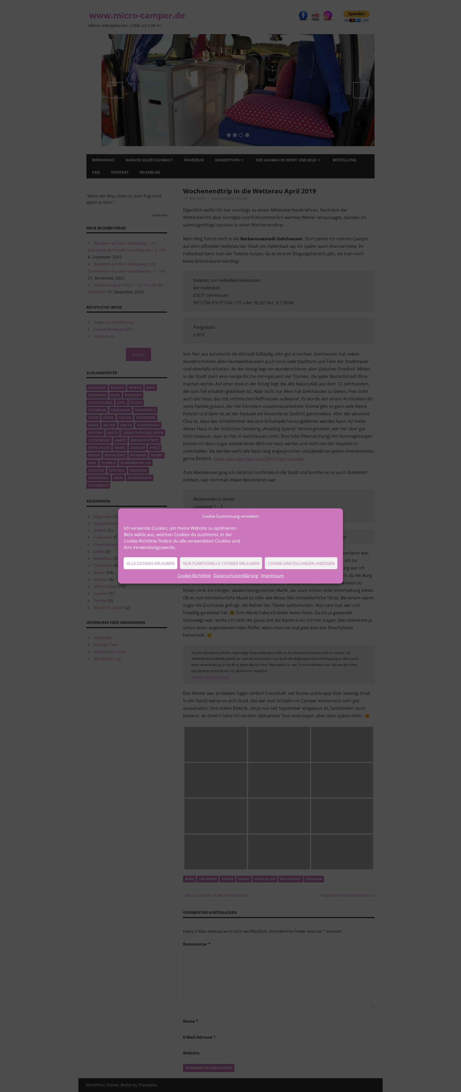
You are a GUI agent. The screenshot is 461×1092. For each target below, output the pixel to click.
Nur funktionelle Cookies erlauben (221, 563)
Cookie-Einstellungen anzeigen (301, 563)
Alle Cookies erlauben (150, 563)
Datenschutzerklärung (235, 576)
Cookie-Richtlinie (194, 576)
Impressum (272, 576)
